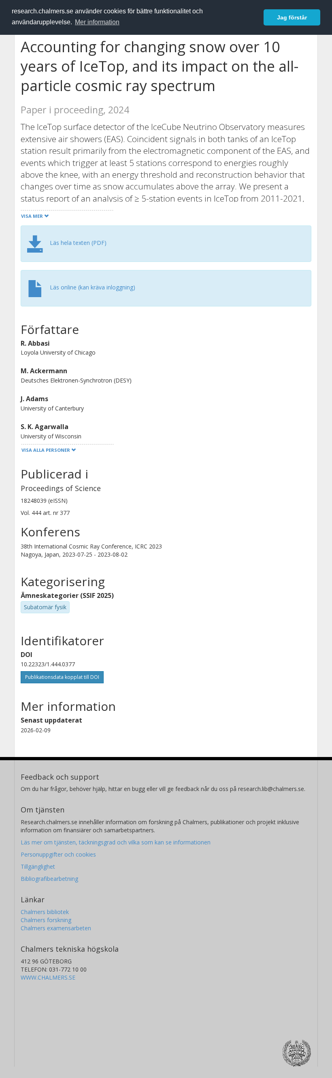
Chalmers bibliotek (45, 912)
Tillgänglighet (38, 866)
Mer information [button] (97, 22)
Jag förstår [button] (292, 17)
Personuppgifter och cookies (58, 854)
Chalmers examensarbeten (56, 928)
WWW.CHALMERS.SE (48, 977)
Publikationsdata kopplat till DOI (62, 677)
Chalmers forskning (46, 920)
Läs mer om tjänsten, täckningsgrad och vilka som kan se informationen (116, 842)
